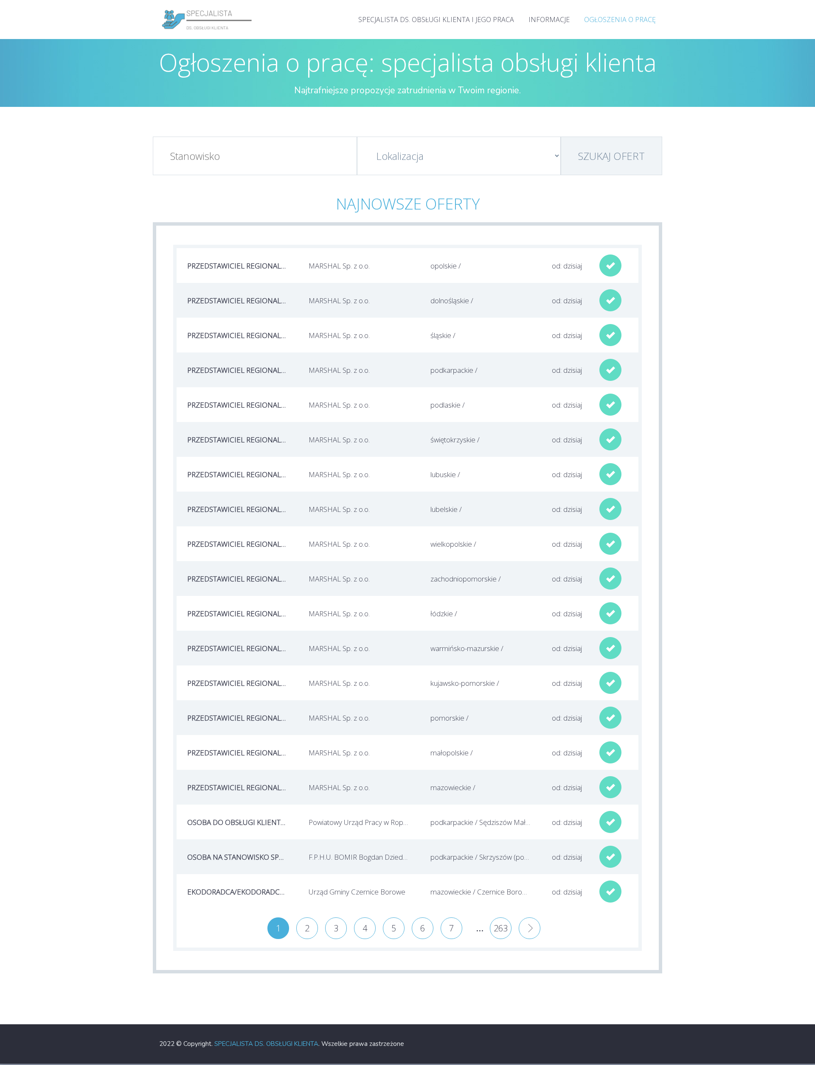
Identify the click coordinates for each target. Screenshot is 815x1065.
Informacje (549, 19)
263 (501, 928)
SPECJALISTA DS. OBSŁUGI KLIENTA (266, 1044)
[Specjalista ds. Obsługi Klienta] (207, 8)
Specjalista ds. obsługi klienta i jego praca (436, 19)
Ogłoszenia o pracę (620, 19)
